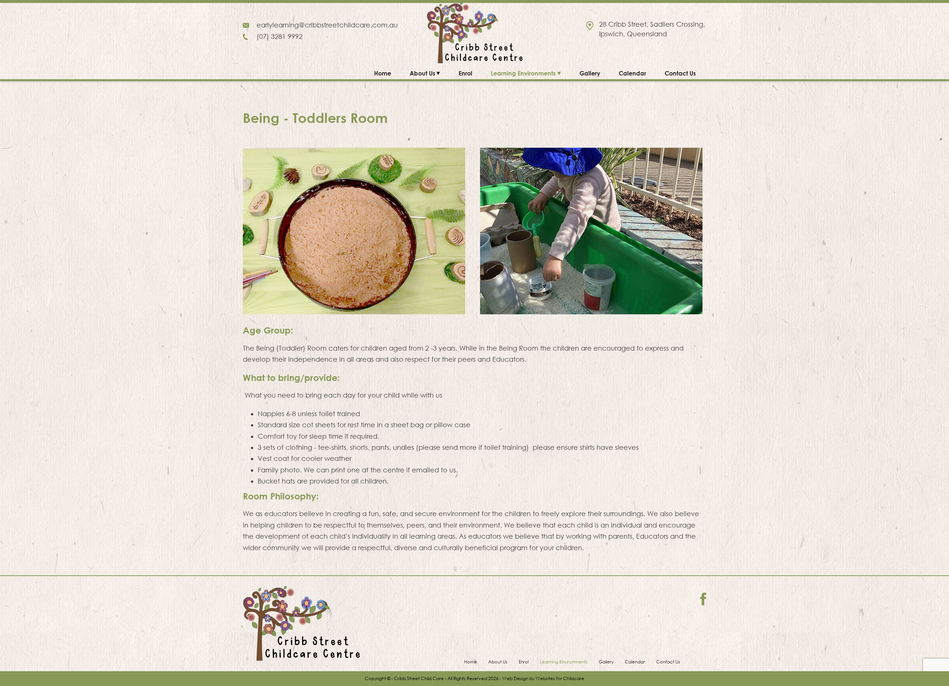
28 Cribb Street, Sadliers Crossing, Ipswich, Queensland (652, 29)
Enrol (465, 73)
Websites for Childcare (560, 678)
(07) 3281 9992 (279, 36)
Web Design (515, 678)
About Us (422, 73)
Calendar (632, 73)
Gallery (589, 73)
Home (382, 73)
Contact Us (680, 73)
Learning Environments (523, 73)
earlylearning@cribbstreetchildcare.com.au (327, 25)
